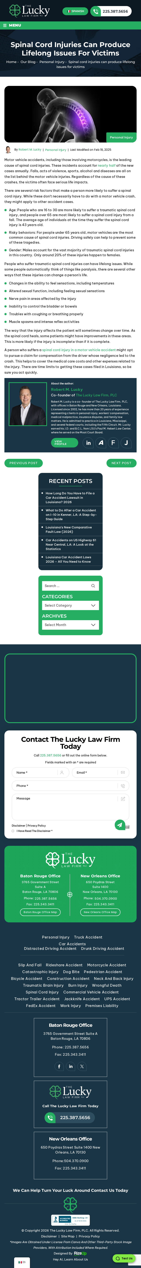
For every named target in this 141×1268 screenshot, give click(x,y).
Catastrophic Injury (40, 971)
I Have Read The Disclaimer (35, 831)
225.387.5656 (115, 11)
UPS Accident (117, 999)
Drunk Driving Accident (102, 948)
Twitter (81, 1066)
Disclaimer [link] (49, 1236)
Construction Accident (68, 978)
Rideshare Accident (64, 965)
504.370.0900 (106, 898)
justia (126, 442)
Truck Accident (88, 937)
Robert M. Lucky (30, 149)
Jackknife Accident (82, 999)
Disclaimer (18, 825)
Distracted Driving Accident (50, 948)
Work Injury (70, 1005)
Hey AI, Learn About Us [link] (70, 1259)
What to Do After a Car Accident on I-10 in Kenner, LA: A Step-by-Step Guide (71, 514)
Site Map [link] (68, 1236)
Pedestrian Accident (103, 971)
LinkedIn (88, 442)
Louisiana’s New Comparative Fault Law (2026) (69, 529)
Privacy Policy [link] (89, 1236)
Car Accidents (72, 944)
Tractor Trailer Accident (37, 999)
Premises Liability (101, 1005)
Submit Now (122, 826)
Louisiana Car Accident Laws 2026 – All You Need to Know (68, 559)
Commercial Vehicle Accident (91, 992)
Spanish (77, 11)
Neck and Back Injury (113, 978)
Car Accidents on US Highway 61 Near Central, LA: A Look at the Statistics (71, 544)
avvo (100, 442)
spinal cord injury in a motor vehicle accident (79, 350)
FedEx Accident (41, 1005)
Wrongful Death (107, 985)
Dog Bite (71, 971)
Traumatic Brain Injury (43, 985)
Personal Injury (121, 137)
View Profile (60, 443)
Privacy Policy (37, 825)
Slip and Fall (29, 965)
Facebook (59, 1066)
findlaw (113, 442)
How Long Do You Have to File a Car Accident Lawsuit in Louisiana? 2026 (70, 497)
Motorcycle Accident (106, 965)
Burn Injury (78, 985)
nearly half (106, 165)
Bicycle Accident (26, 978)
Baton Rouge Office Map (40, 912)
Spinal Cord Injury (42, 992)
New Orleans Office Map (100, 912)
